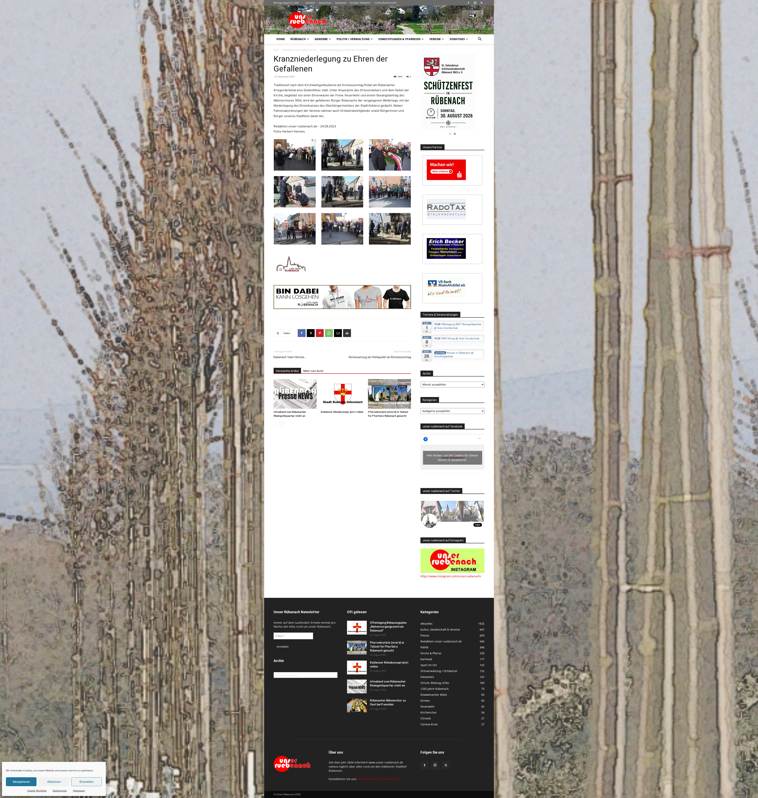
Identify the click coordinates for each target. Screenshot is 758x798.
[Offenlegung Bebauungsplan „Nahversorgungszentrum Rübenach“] (357, 628)
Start (276, 50)
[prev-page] (276, 423)
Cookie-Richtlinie (37, 790)
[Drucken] (347, 333)
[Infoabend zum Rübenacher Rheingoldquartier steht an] (295, 394)
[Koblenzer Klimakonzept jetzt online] (342, 394)
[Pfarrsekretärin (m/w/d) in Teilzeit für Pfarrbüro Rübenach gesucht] (389, 394)
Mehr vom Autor (313, 371)
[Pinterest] (320, 333)
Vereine (435, 39)
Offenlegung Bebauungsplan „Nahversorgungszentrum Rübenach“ (388, 626)
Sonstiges (457, 39)
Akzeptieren (21, 782)
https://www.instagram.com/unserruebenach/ (450, 576)
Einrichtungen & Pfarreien (399, 39)
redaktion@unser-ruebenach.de (379, 779)
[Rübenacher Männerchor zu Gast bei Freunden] (357, 705)
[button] (479, 39)
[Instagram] (475, 3)
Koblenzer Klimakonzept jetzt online (342, 411)
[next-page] (282, 423)
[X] (481, 3)
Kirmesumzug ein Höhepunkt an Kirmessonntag (380, 357)
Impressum (79, 790)
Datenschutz (60, 790)
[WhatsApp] (329, 333)
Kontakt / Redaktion (360, 2)
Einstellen (87, 782)
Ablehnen (54, 782)
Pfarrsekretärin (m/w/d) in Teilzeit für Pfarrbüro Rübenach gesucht (387, 646)
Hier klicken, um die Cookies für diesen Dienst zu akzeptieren (452, 457)
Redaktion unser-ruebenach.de (299, 50)
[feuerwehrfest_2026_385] (452, 92)
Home (280, 39)
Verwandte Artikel (287, 371)
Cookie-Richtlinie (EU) (385, 2)
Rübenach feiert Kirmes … (290, 357)
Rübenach (298, 39)
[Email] (338, 333)
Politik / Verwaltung (353, 39)
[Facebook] (468, 3)
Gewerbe (321, 39)
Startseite (310, 2)
